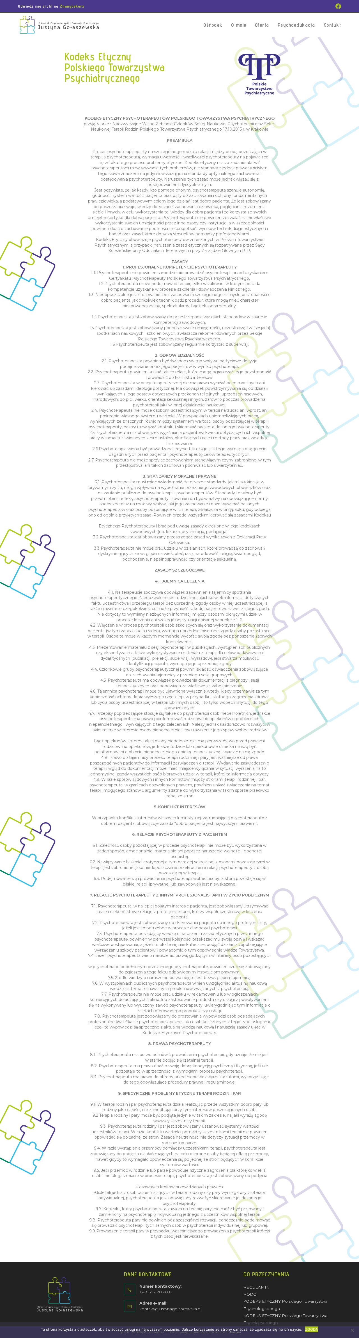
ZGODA (311, 1329)
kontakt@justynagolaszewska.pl (170, 1308)
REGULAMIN (256, 1287)
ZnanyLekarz (72, 6)
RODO (250, 1294)
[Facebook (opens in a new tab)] (337, 6)
